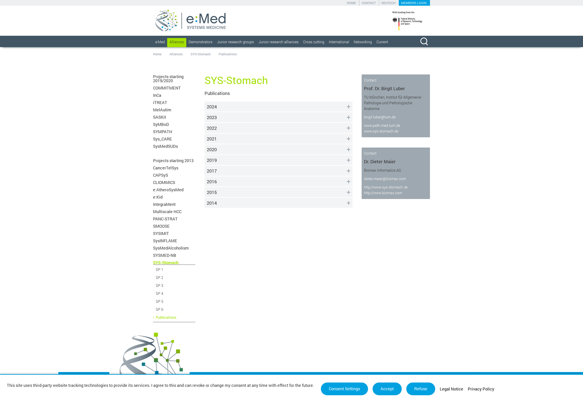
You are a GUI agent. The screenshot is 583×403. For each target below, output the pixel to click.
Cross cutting (313, 41)
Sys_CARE (162, 139)
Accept (387, 388)
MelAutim (162, 109)
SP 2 (159, 277)
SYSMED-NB (164, 255)
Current (382, 41)
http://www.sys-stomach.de (386, 187)
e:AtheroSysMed (168, 189)
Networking (363, 41)
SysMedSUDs (165, 146)
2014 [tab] (212, 203)
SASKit (159, 117)
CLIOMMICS (164, 182)
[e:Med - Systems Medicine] (190, 21)
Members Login (414, 3)
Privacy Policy (481, 389)
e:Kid (158, 197)
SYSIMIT (161, 233)
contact (369, 3)
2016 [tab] (212, 181)
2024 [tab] (212, 107)
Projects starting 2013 (173, 160)
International (339, 41)
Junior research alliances (278, 41)
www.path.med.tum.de (382, 125)
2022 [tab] (212, 128)
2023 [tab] (212, 117)
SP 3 (159, 285)
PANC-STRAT (165, 219)
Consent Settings (344, 388)
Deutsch (388, 3)
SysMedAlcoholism (171, 248)
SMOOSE (161, 226)
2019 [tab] (212, 160)
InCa (157, 95)
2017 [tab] (212, 171)
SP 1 (159, 269)
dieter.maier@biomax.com (385, 178)
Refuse (420, 388)
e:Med (160, 41)
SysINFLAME (165, 240)
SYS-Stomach (201, 54)
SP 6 (159, 309)
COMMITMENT (167, 88)
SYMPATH (162, 131)
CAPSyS (160, 175)
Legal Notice (451, 389)
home (351, 3)
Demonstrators (200, 41)
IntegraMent (164, 204)
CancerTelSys (165, 168)
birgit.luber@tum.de (380, 117)
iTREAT (160, 102)
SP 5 (159, 301)
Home (157, 54)
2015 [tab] (212, 192)
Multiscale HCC (167, 211)
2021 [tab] (212, 139)
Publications (166, 317)
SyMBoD (161, 124)
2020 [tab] (212, 149)
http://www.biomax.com (383, 192)
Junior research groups (235, 41)
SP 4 (159, 293)
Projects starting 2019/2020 (168, 78)
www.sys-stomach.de (381, 131)
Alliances (176, 41)
